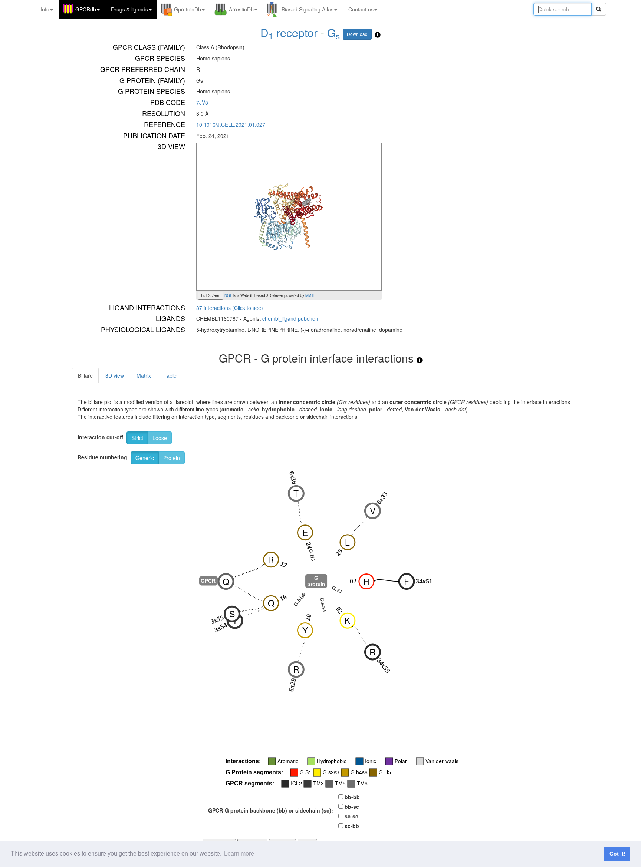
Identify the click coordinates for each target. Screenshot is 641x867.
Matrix (144, 375)
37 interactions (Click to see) (229, 307)
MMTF (310, 295)
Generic (144, 457)
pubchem (309, 318)
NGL (227, 295)
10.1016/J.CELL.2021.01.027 (230, 124)
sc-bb (352, 826)
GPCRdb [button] (85, 9)
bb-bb (352, 797)
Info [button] (44, 9)
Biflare (85, 375)
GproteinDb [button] (187, 9)
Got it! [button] (617, 854)
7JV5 (202, 102)
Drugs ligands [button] (129, 9)
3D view (114, 375)
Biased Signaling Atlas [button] (307, 9)
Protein (171, 457)
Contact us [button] (361, 9)
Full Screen (210, 295)
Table (170, 375)
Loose (159, 437)
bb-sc (352, 806)
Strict (137, 437)
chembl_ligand (279, 318)
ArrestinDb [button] (241, 9)
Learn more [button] (239, 853)
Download (357, 34)
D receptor (289, 32)
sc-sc (351, 816)
